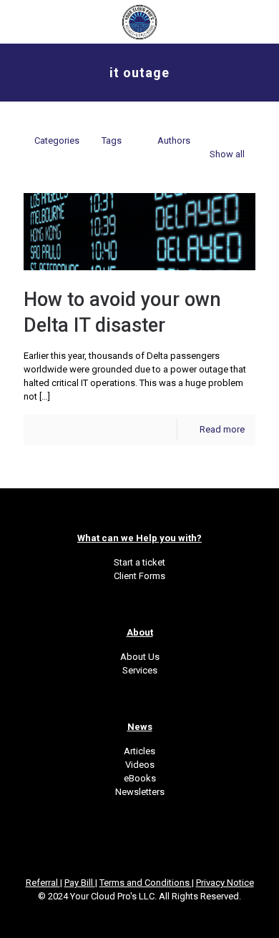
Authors (173, 140)
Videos (140, 764)
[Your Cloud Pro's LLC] (139, 21)
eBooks (140, 778)
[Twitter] (120, 916)
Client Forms (139, 576)
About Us (140, 656)
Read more (222, 429)
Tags (112, 140)
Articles (139, 751)
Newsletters (140, 791)
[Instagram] (159, 916)
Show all (227, 154)
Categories (56, 140)
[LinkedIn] (139, 916)
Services (139, 670)
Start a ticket (139, 562)
